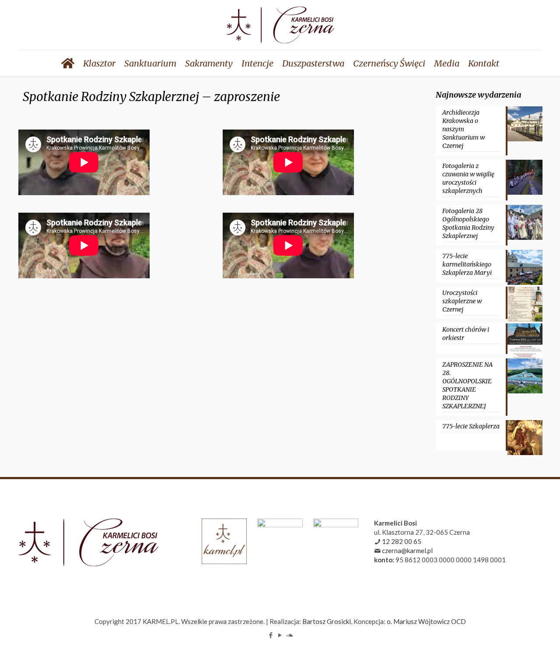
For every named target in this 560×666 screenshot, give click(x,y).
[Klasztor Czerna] (280, 25)
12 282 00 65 (401, 541)
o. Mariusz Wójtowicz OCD (426, 621)
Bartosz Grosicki (326, 621)
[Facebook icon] (271, 635)
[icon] (289, 635)
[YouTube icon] (280, 635)
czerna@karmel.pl (407, 550)
